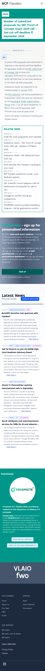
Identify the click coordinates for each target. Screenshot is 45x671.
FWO (4, 612)
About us (5, 604)
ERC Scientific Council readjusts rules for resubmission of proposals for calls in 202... (21, 186)
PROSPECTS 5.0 (14, 518)
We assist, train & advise (11, 634)
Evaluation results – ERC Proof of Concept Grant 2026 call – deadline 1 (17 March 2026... (22, 146)
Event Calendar (29, 604)
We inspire (6, 637)
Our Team (5, 608)
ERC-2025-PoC (14, 94)
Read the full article (21, 539)
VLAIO (4, 616)
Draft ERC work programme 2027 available (22, 137)
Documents (27, 608)
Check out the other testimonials (22, 545)
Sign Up (22, 272)
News (25, 601)
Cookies (5, 653)
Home (4, 601)
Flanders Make (8, 516)
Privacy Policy (7, 649)
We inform (6, 630)
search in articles (29, 299)
